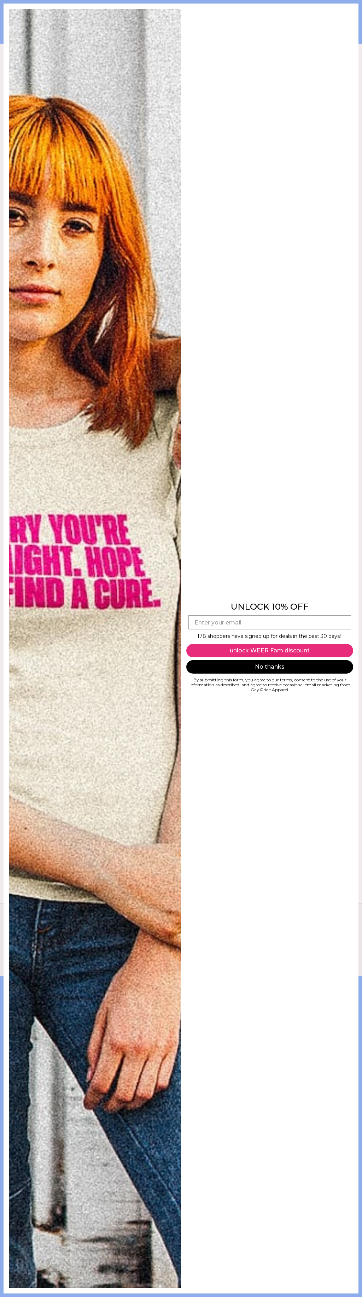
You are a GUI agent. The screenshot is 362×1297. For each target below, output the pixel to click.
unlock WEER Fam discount (270, 650)
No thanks (270, 666)
